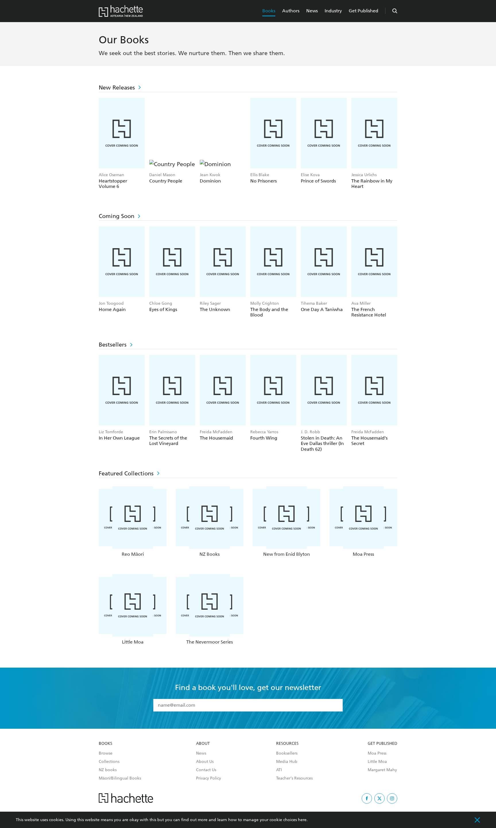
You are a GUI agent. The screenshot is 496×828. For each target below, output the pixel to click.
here (302, 819)
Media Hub (286, 762)
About (203, 744)
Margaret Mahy (382, 770)
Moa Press (377, 753)
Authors (290, 10)
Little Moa (377, 762)
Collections (109, 762)
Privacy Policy (208, 778)
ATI (279, 770)
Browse (106, 753)
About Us (205, 762)
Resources (287, 744)
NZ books (108, 770)
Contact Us (206, 770)
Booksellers (286, 753)
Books (268, 10)
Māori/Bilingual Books (120, 778)
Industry (333, 10)
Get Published (363, 10)
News (312, 10)
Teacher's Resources (294, 778)
